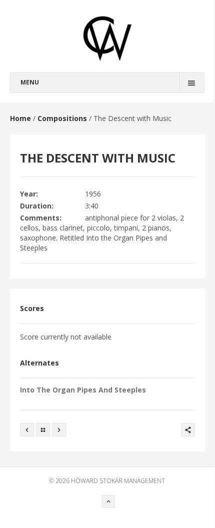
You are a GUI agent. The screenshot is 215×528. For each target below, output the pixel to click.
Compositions (62, 118)
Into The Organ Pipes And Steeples (83, 389)
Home (20, 118)
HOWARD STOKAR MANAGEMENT (118, 480)
